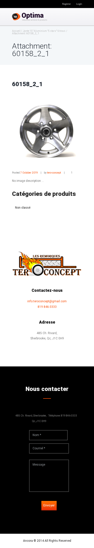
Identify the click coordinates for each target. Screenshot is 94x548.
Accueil (16, 31)
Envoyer (49, 505)
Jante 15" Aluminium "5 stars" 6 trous (44, 31)
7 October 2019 (29, 172)
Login (79, 4)
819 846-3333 (47, 307)
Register (66, 4)
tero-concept (54, 172)
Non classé (22, 207)
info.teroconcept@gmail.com (47, 301)
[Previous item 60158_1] (29, 130)
